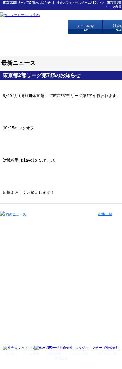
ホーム (10, 353)
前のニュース (16, 214)
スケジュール (107, 353)
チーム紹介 (85, 27)
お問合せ (61, 358)
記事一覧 (105, 214)
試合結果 (54, 353)
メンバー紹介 (79, 353)
